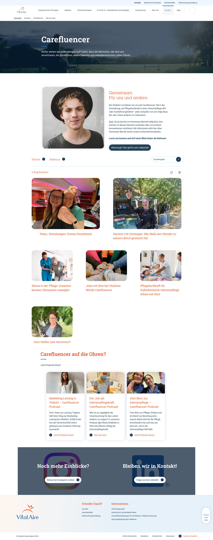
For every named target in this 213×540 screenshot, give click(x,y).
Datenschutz (157, 536)
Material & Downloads (152, 3)
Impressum (170, 536)
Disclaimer (144, 536)
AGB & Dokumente (130, 536)
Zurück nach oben (206, 517)
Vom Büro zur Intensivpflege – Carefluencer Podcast (144, 403)
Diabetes (68, 10)
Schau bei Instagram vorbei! (60, 480)
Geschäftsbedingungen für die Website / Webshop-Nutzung (134, 516)
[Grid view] (172, 172)
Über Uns (155, 10)
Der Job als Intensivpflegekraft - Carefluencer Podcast (103, 403)
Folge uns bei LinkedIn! (147, 480)
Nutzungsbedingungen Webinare (123, 519)
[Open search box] (193, 10)
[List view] (179, 172)
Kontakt (137, 3)
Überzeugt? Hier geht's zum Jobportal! (130, 147)
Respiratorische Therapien (48, 10)
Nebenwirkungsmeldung (188, 3)
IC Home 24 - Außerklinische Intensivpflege (113, 10)
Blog (178, 10)
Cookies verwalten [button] (190, 536)
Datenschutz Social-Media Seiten (123, 512)
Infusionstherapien (84, 10)
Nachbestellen (169, 3)
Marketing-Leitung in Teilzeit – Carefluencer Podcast (64, 403)
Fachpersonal (140, 10)
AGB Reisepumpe (118, 509)
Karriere (168, 10)
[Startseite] (24, 10)
